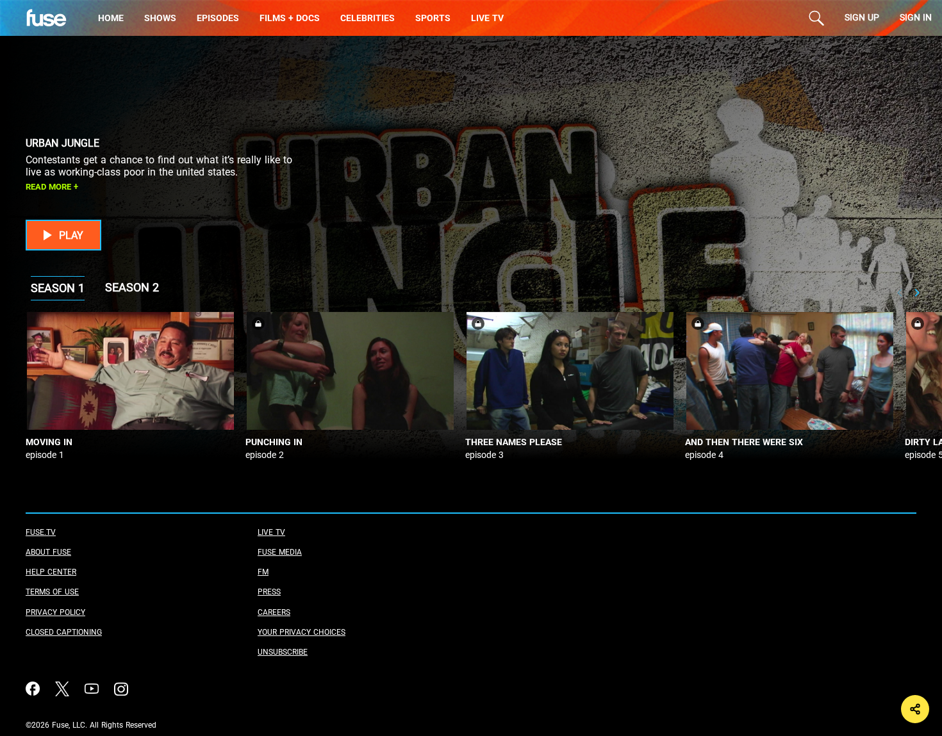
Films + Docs (290, 18)
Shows (160, 18)
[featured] (57, 18)
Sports (432, 18)
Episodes (218, 18)
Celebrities (367, 18)
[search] (816, 18)
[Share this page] (915, 709)
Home (111, 18)
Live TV (487, 18)
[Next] (916, 292)
